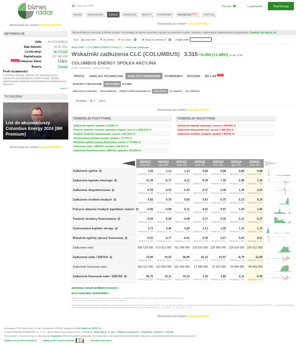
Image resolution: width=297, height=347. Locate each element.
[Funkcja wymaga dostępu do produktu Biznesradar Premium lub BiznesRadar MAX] (63, 61)
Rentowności (108, 91)
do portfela (108, 39)
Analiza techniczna (106, 76)
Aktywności (192, 91)
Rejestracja (281, 6)
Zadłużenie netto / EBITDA (90, 257)
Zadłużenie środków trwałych (92, 199)
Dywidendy (174, 76)
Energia (63, 66)
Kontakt (170, 332)
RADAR (77, 14)
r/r (94, 100)
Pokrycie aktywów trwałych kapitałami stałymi (103, 209)
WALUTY (147, 14)
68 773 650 (61, 51)
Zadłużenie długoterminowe (91, 190)
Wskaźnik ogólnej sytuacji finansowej (98, 238)
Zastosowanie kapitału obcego (93, 228)
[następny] (271, 163)
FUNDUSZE (129, 14)
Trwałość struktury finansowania (94, 218)
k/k (103, 100)
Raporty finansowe (87, 84)
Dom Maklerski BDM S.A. (88, 328)
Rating (127, 84)
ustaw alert (90, 39)
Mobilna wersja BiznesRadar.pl (20, 340)
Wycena (193, 76)
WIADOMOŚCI (95, 14)
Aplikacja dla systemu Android (58, 340)
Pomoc (227, 6)
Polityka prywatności (128, 332)
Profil (79, 76)
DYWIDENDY (164, 14)
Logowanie (254, 6)
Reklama (159, 332)
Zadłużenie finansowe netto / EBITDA (98, 276)
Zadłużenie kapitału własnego (93, 180)
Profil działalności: (15, 71)
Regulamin (146, 332)
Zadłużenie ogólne (85, 170)
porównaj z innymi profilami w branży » (95, 287)
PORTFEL (209, 14)
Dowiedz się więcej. (261, 32)
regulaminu (56, 336)
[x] (275, 32)
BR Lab (214, 76)
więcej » (64, 88)
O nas (111, 332)
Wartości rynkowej (85, 91)
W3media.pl (100, 332)
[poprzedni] (128, 163)
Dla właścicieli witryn (101, 340)
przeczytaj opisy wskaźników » (91, 293)
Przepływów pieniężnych (135, 91)
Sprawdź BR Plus (198, 23)
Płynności (176, 91)
